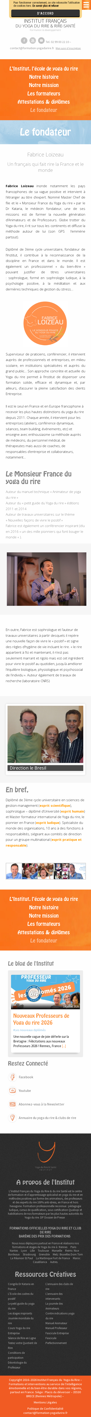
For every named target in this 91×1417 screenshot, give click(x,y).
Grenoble (44, 1254)
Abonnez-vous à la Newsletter (41, 1104)
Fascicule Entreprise (57, 1333)
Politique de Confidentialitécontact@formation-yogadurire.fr (45, 1411)
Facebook (26, 1077)
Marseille (57, 1251)
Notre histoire (44, 77)
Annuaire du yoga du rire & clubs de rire (47, 1117)
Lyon (24, 1251)
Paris (73, 1247)
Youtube (25, 1090)
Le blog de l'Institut (31, 963)
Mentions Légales (45, 1402)
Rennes (63, 1247)
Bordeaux (14, 1254)
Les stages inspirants (20, 1313)
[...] (64, 1046)
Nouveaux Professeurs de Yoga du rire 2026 (41, 1019)
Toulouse (43, 1251)
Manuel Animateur (56, 1323)
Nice (76, 1251)
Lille (32, 1251)
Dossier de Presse (54, 1217)
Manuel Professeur (56, 1328)
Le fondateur (43, 110)
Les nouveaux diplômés (30, 1030)
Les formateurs (43, 93)
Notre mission (44, 85)
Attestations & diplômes (44, 102)
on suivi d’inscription (68, 48)
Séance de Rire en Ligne (22, 1338)
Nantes (14, 1251)
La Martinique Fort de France (53, 1258)
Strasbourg (29, 1254)
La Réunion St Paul (21, 1258)
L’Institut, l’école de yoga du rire (43, 68)
